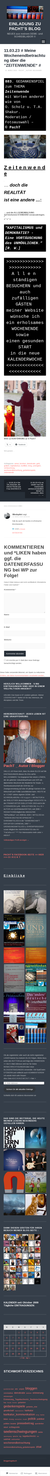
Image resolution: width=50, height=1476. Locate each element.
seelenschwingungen (20, 1432)
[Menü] (43, 41)
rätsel (6, 1427)
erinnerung (38, 1393)
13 (7, 1343)
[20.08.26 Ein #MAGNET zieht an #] (14, 1183)
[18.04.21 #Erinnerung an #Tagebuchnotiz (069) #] (35, 1205)
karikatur (29, 1410)
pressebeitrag (25, 1423)
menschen (18, 1419)
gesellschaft (9, 1411)
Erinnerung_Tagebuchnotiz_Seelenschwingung (25, 1399)
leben (6, 1419)
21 (13, 1348)
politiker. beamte (10, 1424)
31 (31, 1354)
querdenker (39, 1424)
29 (19, 1354)
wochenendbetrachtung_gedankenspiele (19, 470)
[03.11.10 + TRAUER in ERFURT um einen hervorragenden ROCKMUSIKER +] (35, 1160)
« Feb (22, 1358)
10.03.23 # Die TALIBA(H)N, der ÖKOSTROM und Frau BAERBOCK (13, 486)
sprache (15, 1436)
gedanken (22, 1402)
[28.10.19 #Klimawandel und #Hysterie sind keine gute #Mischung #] (14, 1205)
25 (37, 1348)
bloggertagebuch (10, 1461)
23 (25, 1348)
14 (13, 1343)
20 (7, 1348)
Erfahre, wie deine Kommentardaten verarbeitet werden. (22, 675)
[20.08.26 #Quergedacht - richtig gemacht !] (14, 1160)
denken (29, 1393)
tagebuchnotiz (29, 1436)
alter (16, 1389)
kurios (42, 1415)
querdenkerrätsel (9, 1389)
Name (6, 615)
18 (37, 1343)
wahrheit (7, 1439)
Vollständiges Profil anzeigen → (16, 840)
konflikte (24, 466)
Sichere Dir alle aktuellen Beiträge (19, 1089)
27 (7, 1354)
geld (38, 464)
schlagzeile (14, 1427)
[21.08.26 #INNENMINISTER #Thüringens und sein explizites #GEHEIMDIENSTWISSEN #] (35, 1138)
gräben (6, 466)
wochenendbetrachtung (17, 1442)
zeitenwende (9, 472)
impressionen (19, 1410)
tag (20, 1436)
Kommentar (10, 590)
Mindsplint (17, 514)
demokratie (31, 464)
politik (32, 1418)
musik (25, 1419)
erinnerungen (8, 1396)
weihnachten (15, 1439)
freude (9, 1402)
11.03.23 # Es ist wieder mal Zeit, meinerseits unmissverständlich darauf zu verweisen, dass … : (36, 489)
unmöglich (37, 466)
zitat (39, 1446)
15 (19, 1343)
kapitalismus (15, 466)
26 (43, 1348)
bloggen (31, 1388)
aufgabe (21, 1389)
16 (25, 1343)
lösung (11, 1419)
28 (13, 1354)
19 (43, 1343)
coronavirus (8, 1393)
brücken (23, 464)
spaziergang (8, 1436)
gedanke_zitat (31, 1407)
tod (38, 1436)
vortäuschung (9, 468)
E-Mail (7, 627)
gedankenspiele (14, 1406)
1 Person (22, 529)
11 (37, 1338)
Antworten (17, 533)
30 (25, 1354)
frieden (14, 1402)
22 (19, 1348)
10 (31, 1338)
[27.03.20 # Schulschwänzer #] (35, 1183)
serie (40, 1432)
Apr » (28, 1358)
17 (31, 1343)
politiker (40, 1419)
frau (5, 1402)
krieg (30, 466)
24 (31, 1348)
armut (16, 464)
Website (7, 640)
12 (43, 1338)
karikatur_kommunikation (19, 1414)
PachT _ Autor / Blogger (30, 70)
